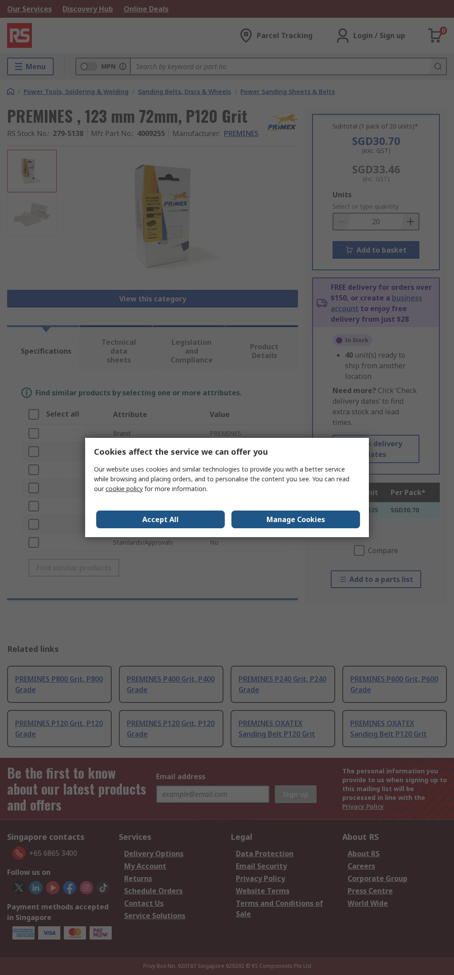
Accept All (160, 519)
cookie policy (124, 488)
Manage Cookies (295, 519)
